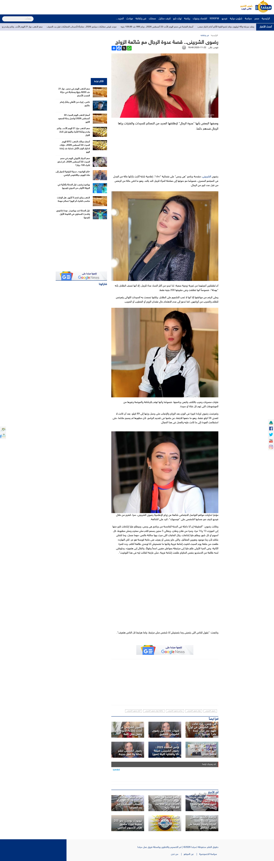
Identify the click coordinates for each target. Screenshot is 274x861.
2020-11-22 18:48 (197, 47)
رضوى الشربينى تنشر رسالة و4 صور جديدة (130, 752)
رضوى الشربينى (210, 711)
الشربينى (206, 176)
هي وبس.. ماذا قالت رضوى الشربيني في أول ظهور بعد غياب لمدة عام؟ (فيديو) (202, 729)
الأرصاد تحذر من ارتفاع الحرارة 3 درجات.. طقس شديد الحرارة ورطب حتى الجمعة (165, 822)
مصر (256, 18)
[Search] (3, 17)
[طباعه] (184, 47)
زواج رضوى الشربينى (194, 711)
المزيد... (120, 18)
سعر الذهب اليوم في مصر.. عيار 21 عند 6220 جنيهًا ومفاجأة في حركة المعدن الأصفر (74, 92)
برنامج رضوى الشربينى (175, 711)
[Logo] (245, 6)
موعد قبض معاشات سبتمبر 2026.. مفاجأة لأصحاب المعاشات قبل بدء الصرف (140, 27)
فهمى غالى (213, 47)
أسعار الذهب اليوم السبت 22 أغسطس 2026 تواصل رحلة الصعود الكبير (74, 118)
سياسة (248, 18)
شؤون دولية (236, 18)
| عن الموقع (191, 854)
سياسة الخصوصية (208, 854)
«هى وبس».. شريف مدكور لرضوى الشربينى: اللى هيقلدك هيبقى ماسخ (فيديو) (202, 749)
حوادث (129, 18)
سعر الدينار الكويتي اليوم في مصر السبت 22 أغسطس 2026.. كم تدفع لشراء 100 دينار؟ (74, 162)
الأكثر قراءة (99, 81)
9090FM (214, 18)
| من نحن (177, 854)
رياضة (187, 18)
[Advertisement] (53, 6)
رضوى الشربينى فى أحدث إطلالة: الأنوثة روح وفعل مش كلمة (128, 731)
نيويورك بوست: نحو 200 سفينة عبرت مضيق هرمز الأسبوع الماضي (128, 824)
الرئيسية (266, 18)
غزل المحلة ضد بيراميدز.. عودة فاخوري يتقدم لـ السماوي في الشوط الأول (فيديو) (73, 214)
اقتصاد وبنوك (200, 18)
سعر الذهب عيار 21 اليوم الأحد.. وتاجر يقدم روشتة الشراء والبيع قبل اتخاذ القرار (66, 27)
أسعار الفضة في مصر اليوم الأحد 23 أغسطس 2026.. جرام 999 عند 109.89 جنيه (215, 27)
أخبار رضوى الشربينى (133, 711)
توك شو (177, 18)
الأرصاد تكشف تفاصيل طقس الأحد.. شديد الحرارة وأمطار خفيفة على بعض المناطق (202, 822)
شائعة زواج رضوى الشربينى (154, 711)
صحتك (152, 18)
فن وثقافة (141, 18)
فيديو (224, 18)
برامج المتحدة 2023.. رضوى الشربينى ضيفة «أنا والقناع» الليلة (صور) (165, 751)
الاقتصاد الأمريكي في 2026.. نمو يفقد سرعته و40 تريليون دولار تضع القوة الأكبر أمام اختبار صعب (202, 800)
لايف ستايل (165, 18)
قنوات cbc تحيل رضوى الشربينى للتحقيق (165, 732)
